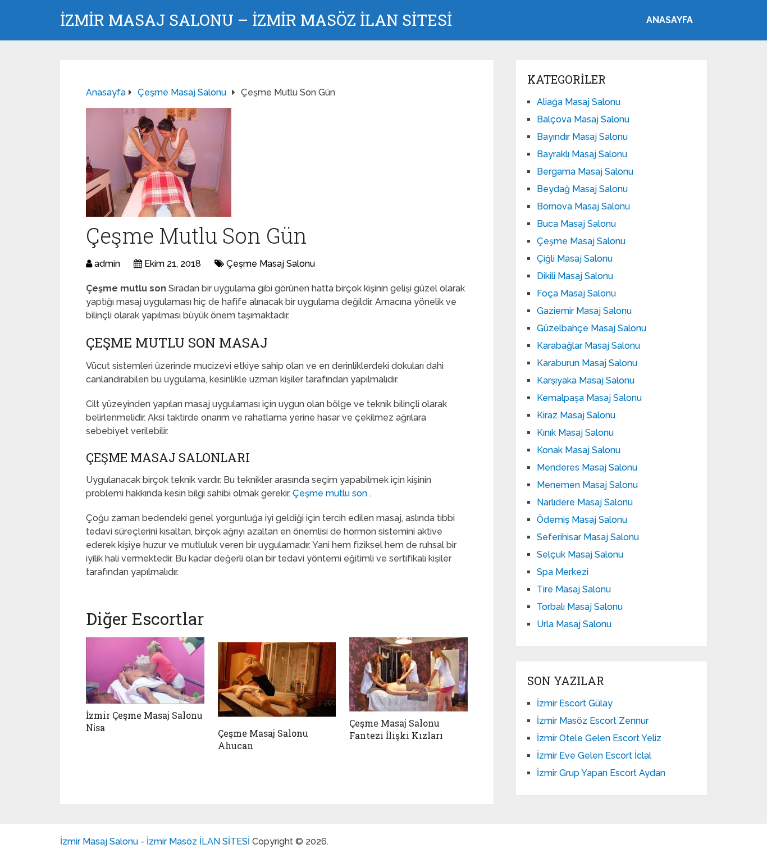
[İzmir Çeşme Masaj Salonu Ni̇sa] (145, 670)
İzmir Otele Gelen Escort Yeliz (599, 738)
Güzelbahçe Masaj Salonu (591, 328)
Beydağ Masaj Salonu (582, 189)
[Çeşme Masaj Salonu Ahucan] (277, 679)
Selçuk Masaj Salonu (580, 554)
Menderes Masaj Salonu (587, 467)
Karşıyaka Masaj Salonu (585, 380)
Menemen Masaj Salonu (587, 485)
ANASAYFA (669, 20)
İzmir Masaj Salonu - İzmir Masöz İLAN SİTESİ (155, 841)
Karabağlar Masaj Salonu (588, 345)
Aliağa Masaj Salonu (578, 102)
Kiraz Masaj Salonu (576, 415)
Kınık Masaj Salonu (575, 432)
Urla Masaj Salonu (574, 624)
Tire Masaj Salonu (574, 589)
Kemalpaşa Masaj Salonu (589, 398)
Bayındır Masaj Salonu (582, 136)
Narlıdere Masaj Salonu (585, 502)
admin (107, 263)
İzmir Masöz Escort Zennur (593, 720)
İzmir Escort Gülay (575, 703)
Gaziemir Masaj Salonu (584, 310)
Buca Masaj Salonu (576, 223)
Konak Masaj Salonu (578, 450)
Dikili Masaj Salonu (575, 276)
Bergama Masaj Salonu (585, 171)
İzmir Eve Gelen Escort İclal (594, 755)
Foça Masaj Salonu (576, 293)
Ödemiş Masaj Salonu (582, 519)
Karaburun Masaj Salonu (587, 363)
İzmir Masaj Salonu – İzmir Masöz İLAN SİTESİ (256, 20)
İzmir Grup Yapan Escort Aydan (601, 773)
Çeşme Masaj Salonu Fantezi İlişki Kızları (396, 729)
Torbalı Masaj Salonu (580, 606)
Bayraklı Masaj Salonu (582, 154)
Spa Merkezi (562, 572)
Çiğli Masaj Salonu (575, 258)
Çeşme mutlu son (331, 493)
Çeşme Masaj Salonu (270, 263)
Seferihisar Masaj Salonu (588, 537)
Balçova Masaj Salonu (583, 119)
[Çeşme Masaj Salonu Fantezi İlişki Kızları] (408, 674)
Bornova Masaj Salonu (583, 206)
